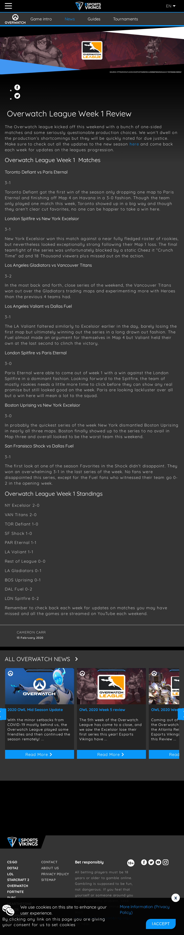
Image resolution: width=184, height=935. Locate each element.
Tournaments (125, 18)
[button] (18, 90)
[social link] (144, 865)
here (134, 143)
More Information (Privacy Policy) (145, 909)
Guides (94, 18)
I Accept (161, 924)
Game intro (41, 18)
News (70, 18)
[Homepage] (88, 6)
